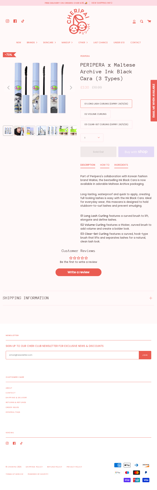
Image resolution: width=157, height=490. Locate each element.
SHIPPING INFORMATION (26, 298)
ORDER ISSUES (12, 407)
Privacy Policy (74, 467)
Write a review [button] (78, 272)
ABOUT (9, 388)
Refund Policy (54, 467)
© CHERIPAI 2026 (13, 467)
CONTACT (11, 393)
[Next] (71, 87)
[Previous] (8, 87)
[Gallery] (40, 94)
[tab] (87, 165)
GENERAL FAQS (13, 412)
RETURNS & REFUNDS (16, 402)
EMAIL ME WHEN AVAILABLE (153, 101)
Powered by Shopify (38, 474)
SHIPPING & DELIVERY (16, 397)
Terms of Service (14, 474)
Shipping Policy (34, 467)
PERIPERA (85, 56)
